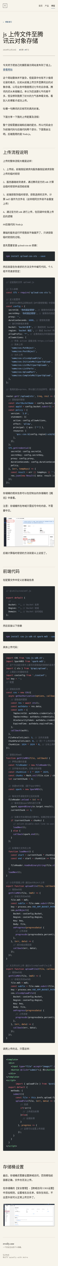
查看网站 (7, 69)
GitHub (6, 1255)
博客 (53, 5)
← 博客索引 (7, 22)
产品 (47, 5)
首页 (41, 5)
